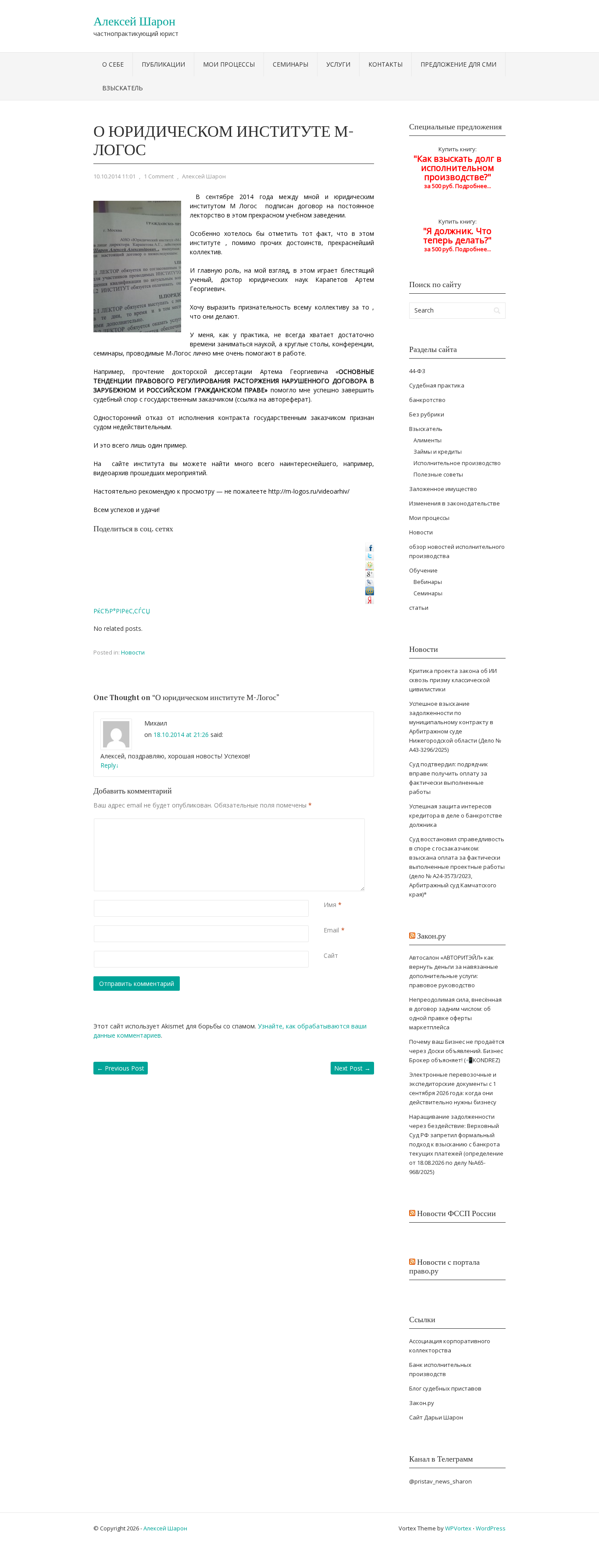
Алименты (428, 440)
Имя (330, 904)
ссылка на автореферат (272, 399)
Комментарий (325, 823)
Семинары (290, 64)
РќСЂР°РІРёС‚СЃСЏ (121, 611)
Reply (109, 765)
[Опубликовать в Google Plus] (369, 575)
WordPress (491, 1528)
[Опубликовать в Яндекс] (369, 602)
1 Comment (159, 176)
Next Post (352, 1068)
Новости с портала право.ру (444, 1266)
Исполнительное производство (457, 463)
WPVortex (458, 1528)
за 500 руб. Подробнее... (457, 240)
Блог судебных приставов (445, 1388)
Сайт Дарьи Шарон (436, 1417)
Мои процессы (229, 64)
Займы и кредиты (438, 451)
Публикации (163, 64)
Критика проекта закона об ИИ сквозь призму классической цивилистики (453, 680)
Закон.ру (431, 936)
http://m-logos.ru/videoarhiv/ (308, 491)
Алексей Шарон (134, 21)
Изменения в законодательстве (454, 503)
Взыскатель (122, 88)
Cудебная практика (436, 385)
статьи (418, 608)
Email (331, 930)
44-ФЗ (417, 371)
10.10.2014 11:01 (114, 176)
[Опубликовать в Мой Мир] (369, 593)
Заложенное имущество (443, 489)
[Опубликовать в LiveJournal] (369, 584)
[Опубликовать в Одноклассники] (369, 566)
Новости (133, 652)
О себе (113, 64)
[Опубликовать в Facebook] (369, 549)
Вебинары (428, 582)
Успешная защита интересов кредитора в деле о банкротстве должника (455, 815)
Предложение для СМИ (458, 64)
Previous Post (120, 1068)
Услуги (338, 64)
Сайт (331, 955)
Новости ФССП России (456, 1213)
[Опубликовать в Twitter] (369, 558)
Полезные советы (438, 474)
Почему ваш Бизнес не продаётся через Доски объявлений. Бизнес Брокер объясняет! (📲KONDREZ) (456, 1051)
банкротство (427, 400)
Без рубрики (426, 414)
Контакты (385, 64)
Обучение (423, 570)
